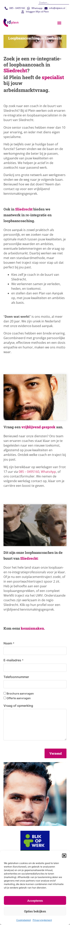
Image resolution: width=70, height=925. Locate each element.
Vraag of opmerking (18, 706)
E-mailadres (14, 660)
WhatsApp (48, 471)
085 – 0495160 (29, 471)
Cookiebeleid (23, 920)
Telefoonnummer (16, 677)
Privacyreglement (42, 920)
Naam (9, 643)
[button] (64, 856)
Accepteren (35, 900)
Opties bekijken (35, 911)
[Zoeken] (67, 2)
